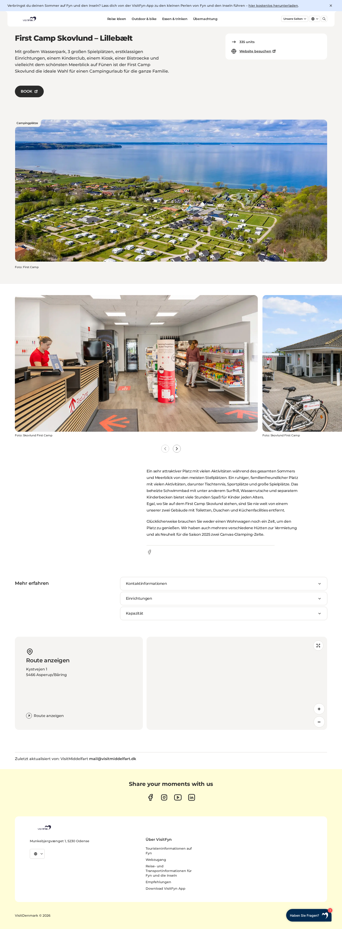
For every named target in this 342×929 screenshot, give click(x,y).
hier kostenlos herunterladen (273, 5)
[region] (237, 683)
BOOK (26, 91)
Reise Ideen (116, 19)
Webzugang (156, 860)
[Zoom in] (319, 708)
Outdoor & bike (144, 19)
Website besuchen (255, 51)
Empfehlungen (158, 882)
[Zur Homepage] (29, 19)
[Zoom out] (319, 721)
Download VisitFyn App (165, 888)
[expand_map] (318, 645)
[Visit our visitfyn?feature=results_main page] (178, 797)
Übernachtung (205, 19)
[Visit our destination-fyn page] (192, 797)
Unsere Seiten (293, 18)
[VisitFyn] (44, 827)
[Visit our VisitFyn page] (150, 797)
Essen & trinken (175, 19)
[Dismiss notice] (331, 5)
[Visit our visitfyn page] (164, 797)
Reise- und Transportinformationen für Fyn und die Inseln (169, 871)
